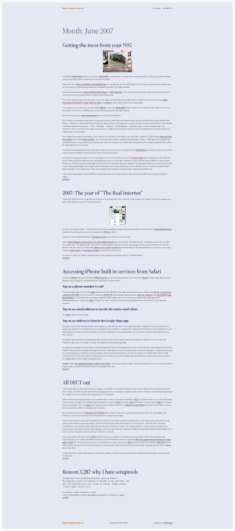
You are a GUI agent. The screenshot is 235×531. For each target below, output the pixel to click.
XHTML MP (108, 295)
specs (88, 405)
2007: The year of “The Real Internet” (102, 192)
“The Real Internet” (98, 237)
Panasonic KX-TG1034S (95, 413)
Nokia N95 (104, 76)
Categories (168, 8)
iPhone (107, 232)
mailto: (67, 315)
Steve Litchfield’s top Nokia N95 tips (91, 84)
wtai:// (92, 292)
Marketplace (141, 150)
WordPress (168, 523)
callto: (91, 300)
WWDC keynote (100, 278)
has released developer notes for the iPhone (92, 364)
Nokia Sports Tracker (80, 103)
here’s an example (144, 295)
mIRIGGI (102, 108)
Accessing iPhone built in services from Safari (111, 271)
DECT (136, 399)
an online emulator (91, 250)
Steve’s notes (137, 158)
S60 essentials (116, 92)
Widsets (108, 103)
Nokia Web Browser (89, 115)
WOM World (77, 76)
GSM (159, 402)
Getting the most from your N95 (96, 45)
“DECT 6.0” (161, 442)
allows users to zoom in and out (107, 247)
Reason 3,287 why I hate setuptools (100, 471)
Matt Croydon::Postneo (73, 8)
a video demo (74, 250)
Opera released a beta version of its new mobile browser (90, 242)
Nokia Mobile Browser (162, 229)
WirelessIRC (120, 108)
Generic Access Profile (134, 405)
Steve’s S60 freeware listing (95, 92)
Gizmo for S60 (95, 103)
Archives (157, 8)
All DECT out (76, 382)
